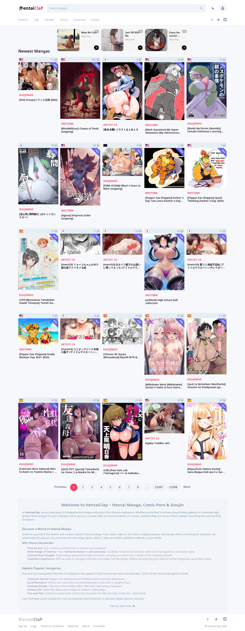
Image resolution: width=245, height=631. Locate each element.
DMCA (85, 626)
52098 (173, 487)
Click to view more (121, 606)
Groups (95, 19)
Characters (79, 19)
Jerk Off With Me (132, 34)
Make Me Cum (89, 32)
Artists (64, 19)
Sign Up (22, 626)
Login (33, 626)
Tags (36, 19)
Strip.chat (85, 36)
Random (23, 19)
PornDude (99, 626)
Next (186, 487)
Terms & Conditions (52, 626)
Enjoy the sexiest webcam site (176, 34)
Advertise (72, 626)
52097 (159, 487)
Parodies (49, 19)
